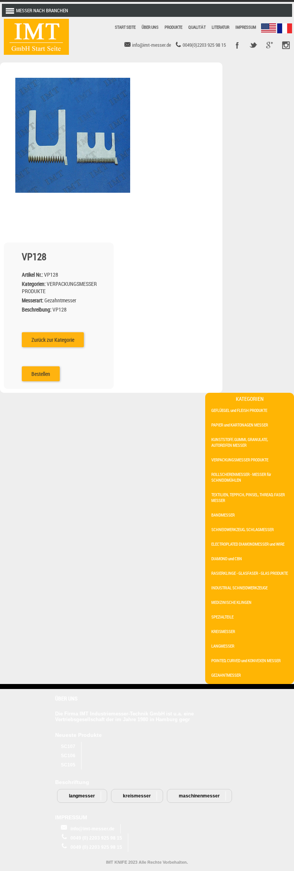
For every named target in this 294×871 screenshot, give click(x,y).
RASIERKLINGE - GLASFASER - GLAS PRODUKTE (249, 573)
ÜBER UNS (150, 27)
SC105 (68, 765)
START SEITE (125, 27)
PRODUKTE (173, 27)
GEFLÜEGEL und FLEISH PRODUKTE (239, 410)
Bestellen (40, 373)
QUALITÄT (197, 27)
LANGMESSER (222, 646)
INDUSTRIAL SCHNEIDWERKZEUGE (239, 588)
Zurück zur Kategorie (52, 339)
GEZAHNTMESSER (226, 675)
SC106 (68, 755)
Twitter (253, 45)
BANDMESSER (223, 515)
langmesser (82, 796)
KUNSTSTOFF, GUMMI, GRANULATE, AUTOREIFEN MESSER (239, 442)
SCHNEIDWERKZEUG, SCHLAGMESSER (242, 529)
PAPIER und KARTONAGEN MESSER (239, 425)
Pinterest (285, 45)
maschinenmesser (199, 796)
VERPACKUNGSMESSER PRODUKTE (239, 460)
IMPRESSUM (245, 27)
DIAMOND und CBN (226, 558)
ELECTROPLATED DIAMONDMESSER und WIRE (247, 544)
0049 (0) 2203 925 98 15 (96, 838)
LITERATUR (220, 27)
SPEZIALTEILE (222, 617)
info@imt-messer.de (92, 829)
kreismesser (137, 796)
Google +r (269, 45)
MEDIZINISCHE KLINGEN (231, 602)
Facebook (237, 45)
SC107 (68, 746)
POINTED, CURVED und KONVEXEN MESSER (246, 660)
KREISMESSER (223, 631)
